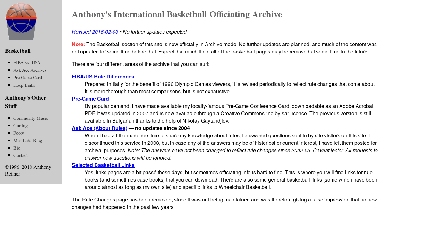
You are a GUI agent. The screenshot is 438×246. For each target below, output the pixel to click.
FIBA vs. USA (26, 63)
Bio (16, 148)
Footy (18, 133)
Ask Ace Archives (29, 70)
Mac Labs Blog (27, 140)
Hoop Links (24, 85)
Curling (20, 125)
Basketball (18, 50)
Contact (20, 155)
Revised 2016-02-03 (95, 31)
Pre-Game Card (90, 98)
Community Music (30, 118)
